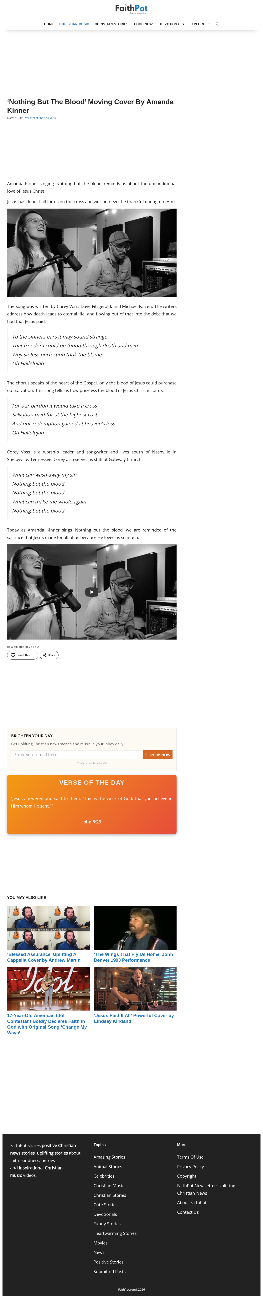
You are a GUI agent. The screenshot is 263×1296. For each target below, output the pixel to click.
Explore (197, 24)
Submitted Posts (110, 1271)
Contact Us (188, 1212)
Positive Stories (108, 1262)
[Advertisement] (131, 58)
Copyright (186, 1176)
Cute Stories (105, 1204)
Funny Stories (107, 1223)
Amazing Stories (109, 1157)
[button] (217, 24)
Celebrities (104, 1176)
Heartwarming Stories (115, 1233)
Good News (144, 24)
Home (49, 24)
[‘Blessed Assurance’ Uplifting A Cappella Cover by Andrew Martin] (48, 945)
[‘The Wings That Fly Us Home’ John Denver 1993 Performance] (135, 945)
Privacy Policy (190, 1166)
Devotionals (172, 24)
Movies (100, 1243)
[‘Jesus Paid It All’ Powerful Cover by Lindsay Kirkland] (135, 1007)
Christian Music (74, 24)
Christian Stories (112, 24)
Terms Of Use (190, 1157)
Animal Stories (108, 1166)
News (99, 1252)
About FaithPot (192, 1202)
